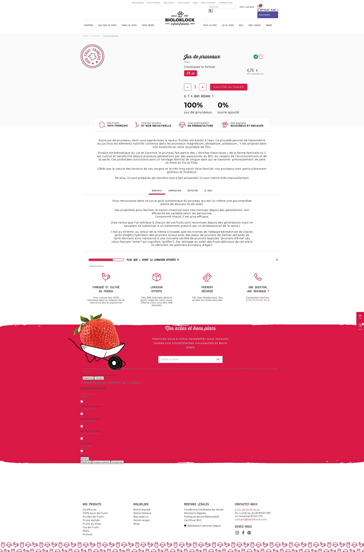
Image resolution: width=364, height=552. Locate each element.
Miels (241, 25)
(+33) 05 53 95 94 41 (258, 300)
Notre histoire (153, 3)
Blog (195, 3)
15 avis (208, 191)
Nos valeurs (169, 3)
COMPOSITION (174, 191)
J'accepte (99, 378)
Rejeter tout (88, 378)
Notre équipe (138, 3)
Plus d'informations (90, 375)
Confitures (88, 25)
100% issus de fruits (107, 25)
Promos (269, 25)
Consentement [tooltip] (93, 388)
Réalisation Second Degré (204, 526)
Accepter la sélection (101, 462)
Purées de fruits (129, 25)
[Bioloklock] (180, 25)
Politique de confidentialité (201, 516)
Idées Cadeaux (255, 25)
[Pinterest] (249, 533)
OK (218, 359)
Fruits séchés (148, 25)
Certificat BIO (192, 520)
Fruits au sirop (210, 25)
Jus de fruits (228, 25)
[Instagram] (237, 533)
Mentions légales (195, 513)
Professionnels (225, 3)
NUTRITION (193, 191)
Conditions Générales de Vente (204, 509)
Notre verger (184, 3)
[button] (91, 406)
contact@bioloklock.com (251, 519)
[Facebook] (243, 533)
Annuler (85, 459)
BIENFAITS (157, 191)
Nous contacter (208, 3)
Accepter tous (117, 462)
